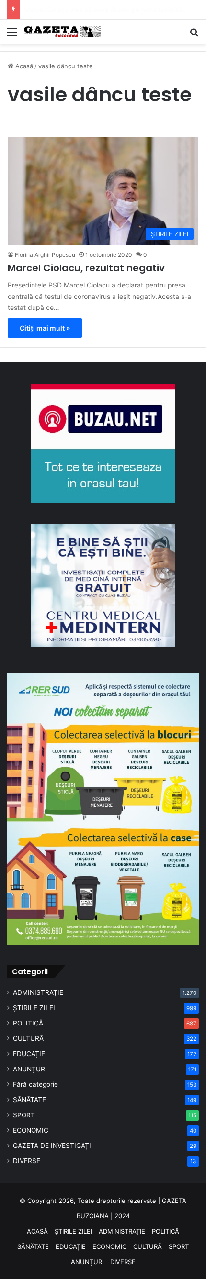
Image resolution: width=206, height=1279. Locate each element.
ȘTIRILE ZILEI (34, 1008)
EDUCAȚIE (29, 1054)
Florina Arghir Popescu (45, 254)
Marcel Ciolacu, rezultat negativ (86, 268)
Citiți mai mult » (45, 328)
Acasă (23, 66)
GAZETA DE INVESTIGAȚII (53, 1145)
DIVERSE (26, 1161)
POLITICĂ (28, 1023)
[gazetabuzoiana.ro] (62, 31)
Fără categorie (35, 1084)
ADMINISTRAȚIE (38, 992)
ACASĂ (37, 1231)
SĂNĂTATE (29, 1099)
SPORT (24, 1115)
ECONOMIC (30, 1130)
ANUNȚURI (30, 1069)
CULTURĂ (28, 1038)
